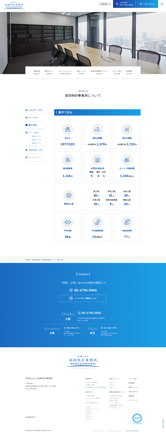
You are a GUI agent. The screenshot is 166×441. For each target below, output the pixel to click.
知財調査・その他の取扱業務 (96, 387)
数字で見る (114, 400)
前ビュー (113, 387)
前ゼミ (89, 406)
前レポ (113, 385)
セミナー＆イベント (92, 403)
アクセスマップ (115, 408)
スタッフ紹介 (133, 378)
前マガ (113, 382)
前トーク (90, 416)
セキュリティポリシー (116, 431)
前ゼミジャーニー (93, 409)
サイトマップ (133, 400)
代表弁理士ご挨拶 (116, 396)
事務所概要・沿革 (116, 405)
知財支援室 (90, 396)
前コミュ (90, 418)
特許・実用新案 (92, 382)
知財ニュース (113, 378)
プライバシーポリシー (99, 431)
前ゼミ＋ (90, 411)
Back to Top (163, 424)
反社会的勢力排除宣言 (132, 431)
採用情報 (131, 383)
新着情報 (131, 396)
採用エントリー (134, 387)
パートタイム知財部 (93, 398)
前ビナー (90, 414)
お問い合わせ (149, 4)
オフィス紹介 (115, 403)
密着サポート (90, 392)
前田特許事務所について (117, 392)
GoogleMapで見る (30, 417)
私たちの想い (115, 398)
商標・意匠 (90, 385)
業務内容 (89, 378)
